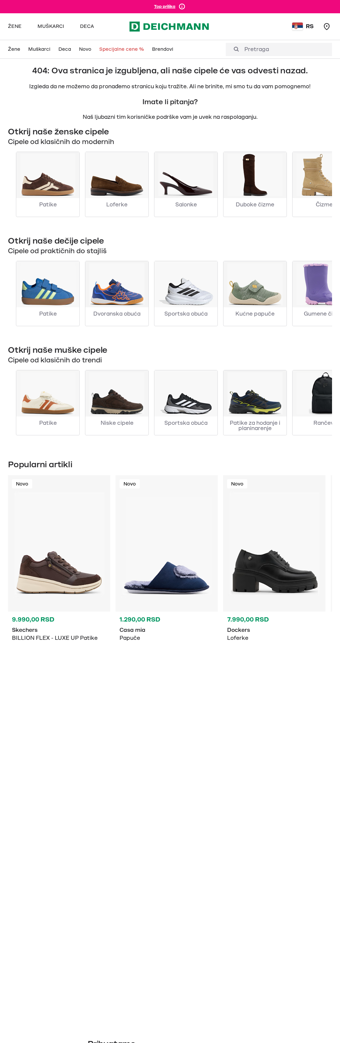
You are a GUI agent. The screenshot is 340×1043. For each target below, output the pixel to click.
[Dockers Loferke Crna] (274, 576)
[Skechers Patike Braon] (59, 576)
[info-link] (182, 7)
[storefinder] (326, 26)
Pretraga (256, 49)
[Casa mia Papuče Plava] (167, 576)
